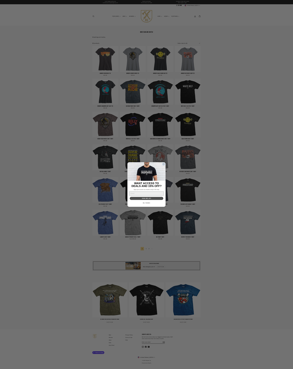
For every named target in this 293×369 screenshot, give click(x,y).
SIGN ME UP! (146, 198)
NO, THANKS (146, 203)
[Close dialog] (164, 164)
